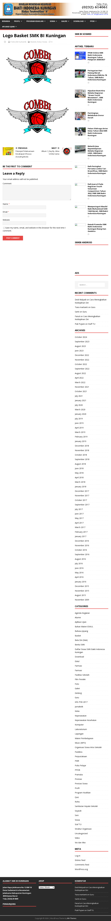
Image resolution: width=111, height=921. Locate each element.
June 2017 (79, 513)
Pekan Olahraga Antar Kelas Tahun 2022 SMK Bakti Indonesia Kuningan (98, 132)
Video (77, 838)
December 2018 (82, 445)
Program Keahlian (34, 21)
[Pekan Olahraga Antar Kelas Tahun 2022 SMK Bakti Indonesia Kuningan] (80, 134)
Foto (77, 684)
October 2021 (81, 391)
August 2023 (80, 346)
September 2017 (82, 504)
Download (79, 21)
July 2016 (79, 563)
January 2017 (80, 536)
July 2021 (79, 396)
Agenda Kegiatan (82, 613)
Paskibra (78, 752)
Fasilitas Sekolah (82, 675)
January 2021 (80, 400)
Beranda (6, 21)
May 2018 (79, 473)
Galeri (64, 21)
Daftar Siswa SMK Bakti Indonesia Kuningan (90, 650)
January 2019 (80, 441)
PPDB (92, 21)
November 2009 (82, 599)
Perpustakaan (81, 756)
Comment (7, 183)
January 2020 (80, 414)
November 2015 (82, 590)
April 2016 (79, 577)
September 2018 (82, 459)
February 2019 (81, 436)
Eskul (39, 42)
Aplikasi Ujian (8, 27)
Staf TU (78, 824)
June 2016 (79, 568)
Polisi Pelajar (80, 765)
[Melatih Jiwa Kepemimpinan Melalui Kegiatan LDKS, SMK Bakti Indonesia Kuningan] (80, 152)
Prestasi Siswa (81, 783)
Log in (77, 855)
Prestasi (78, 779)
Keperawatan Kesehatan (85, 720)
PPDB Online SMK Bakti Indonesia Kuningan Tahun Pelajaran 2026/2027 (96, 56)
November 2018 (82, 450)
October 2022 (81, 364)
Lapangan (79, 733)
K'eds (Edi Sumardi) (18, 42)
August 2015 (80, 595)
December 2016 (82, 541)
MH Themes (71, 918)
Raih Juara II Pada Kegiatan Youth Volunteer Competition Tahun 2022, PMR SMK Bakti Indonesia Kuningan (97, 190)
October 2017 (81, 500)
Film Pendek (80, 679)
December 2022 (82, 355)
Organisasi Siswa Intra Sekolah (88, 747)
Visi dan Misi (80, 842)
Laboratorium (81, 729)
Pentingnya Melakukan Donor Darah (96, 115)
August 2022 (80, 373)
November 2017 (82, 495)
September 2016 (82, 554)
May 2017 (79, 518)
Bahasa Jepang (81, 631)
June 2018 (79, 468)
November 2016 (82, 545)
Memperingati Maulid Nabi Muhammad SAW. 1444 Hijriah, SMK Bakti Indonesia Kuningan (98, 210)
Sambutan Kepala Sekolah (86, 806)
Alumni (78, 617)
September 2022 (82, 368)
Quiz (77, 797)
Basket (33, 42)
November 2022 (82, 359)
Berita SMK (80, 644)
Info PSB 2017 (81, 702)
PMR (77, 761)
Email (5, 212)
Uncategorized (81, 833)
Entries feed (80, 860)
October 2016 (81, 550)
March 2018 (80, 482)
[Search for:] (91, 285)
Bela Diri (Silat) (81, 640)
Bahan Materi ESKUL (84, 626)
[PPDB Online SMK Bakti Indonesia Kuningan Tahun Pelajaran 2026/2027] (80, 58)
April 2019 (79, 427)
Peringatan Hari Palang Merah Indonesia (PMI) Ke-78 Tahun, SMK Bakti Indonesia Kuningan (97, 75)
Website (6, 220)
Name (6, 204)
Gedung (78, 693)
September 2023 (82, 341)
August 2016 (80, 559)
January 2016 (80, 581)
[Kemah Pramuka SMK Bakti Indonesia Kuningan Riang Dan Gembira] (80, 229)
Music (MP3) (80, 743)
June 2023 (79, 350)
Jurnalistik (79, 706)
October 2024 (81, 337)
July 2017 (79, 509)
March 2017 (80, 527)
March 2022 (80, 382)
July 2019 (79, 418)
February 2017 (81, 532)
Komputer (79, 724)
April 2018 (79, 477)
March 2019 (80, 432)
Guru (93, 307)
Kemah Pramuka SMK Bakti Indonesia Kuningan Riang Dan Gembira (97, 228)
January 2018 (80, 486)
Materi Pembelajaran (84, 738)
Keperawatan (80, 715)
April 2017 (79, 522)
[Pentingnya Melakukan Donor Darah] (80, 118)
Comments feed (82, 864)
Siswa (52, 21)
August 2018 (80, 464)
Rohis (77, 801)
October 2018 (81, 455)
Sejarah (78, 810)
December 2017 (82, 491)
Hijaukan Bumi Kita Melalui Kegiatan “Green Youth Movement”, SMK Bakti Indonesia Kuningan (96, 96)
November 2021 (82, 387)
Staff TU (91, 324)
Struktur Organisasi (83, 829)
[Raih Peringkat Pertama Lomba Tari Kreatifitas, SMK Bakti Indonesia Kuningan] (80, 172)
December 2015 (82, 586)
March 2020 (80, 409)
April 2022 (79, 377)
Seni (77, 815)
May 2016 (79, 572)
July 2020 (79, 405)
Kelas (77, 711)
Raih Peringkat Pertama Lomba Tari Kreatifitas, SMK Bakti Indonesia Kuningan (97, 169)
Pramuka (79, 774)
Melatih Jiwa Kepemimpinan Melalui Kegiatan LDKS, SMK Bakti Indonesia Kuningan (97, 151)
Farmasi (78, 665)
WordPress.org (81, 869)
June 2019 (79, 423)
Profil (17, 21)
